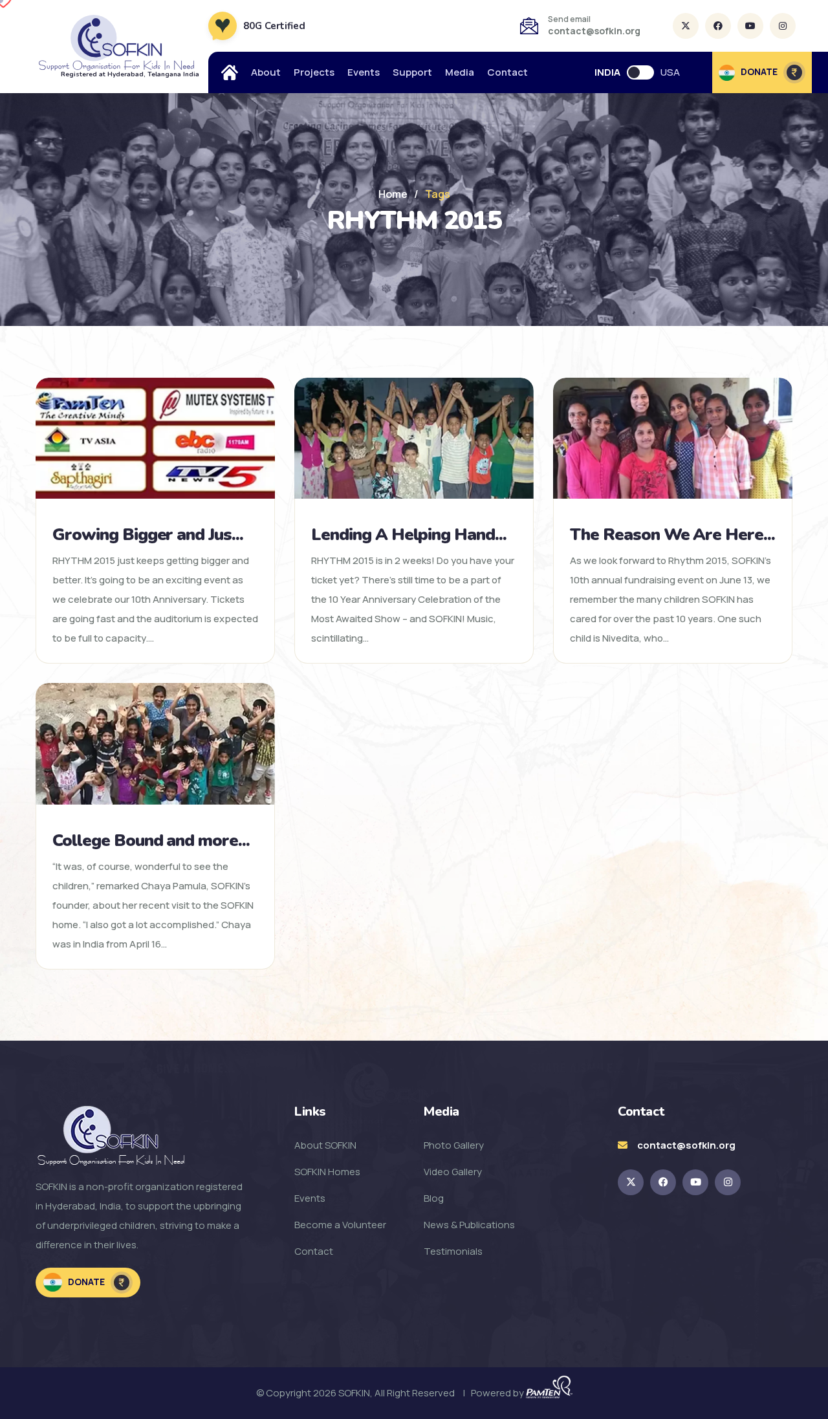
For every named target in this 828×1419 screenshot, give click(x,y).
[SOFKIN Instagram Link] (728, 1182)
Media (459, 72)
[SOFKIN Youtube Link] (695, 1182)
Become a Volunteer (340, 1224)
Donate (86, 1281)
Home (393, 194)
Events (363, 72)
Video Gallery (453, 1171)
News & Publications (469, 1224)
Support (412, 72)
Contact (507, 72)
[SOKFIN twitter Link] (631, 1182)
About (266, 72)
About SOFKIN (325, 1145)
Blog (434, 1198)
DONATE (759, 71)
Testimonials (453, 1251)
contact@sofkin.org (594, 31)
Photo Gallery (454, 1145)
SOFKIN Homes (327, 1171)
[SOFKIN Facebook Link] (663, 1182)
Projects (314, 72)
